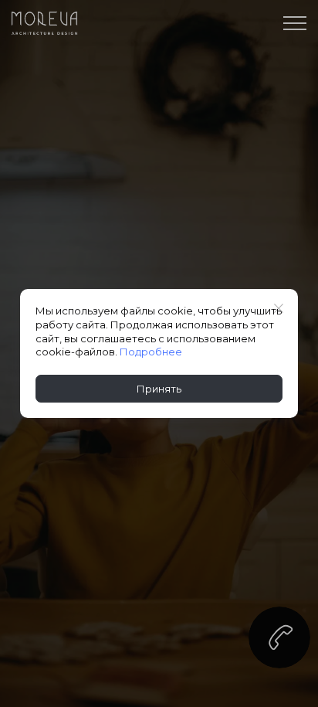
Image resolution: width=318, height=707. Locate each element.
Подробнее (151, 351)
